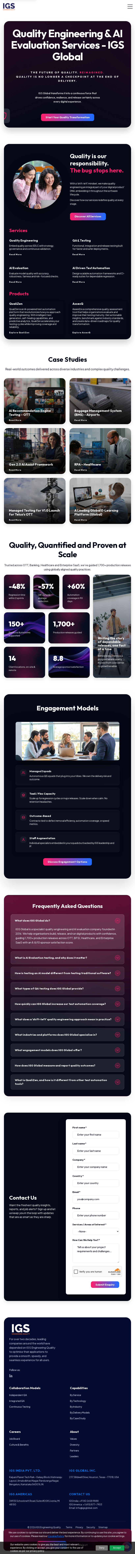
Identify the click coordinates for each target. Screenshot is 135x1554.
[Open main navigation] (130, 7)
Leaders (74, 1456)
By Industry (76, 1406)
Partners (74, 1450)
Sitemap (103, 1527)
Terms (69, 1527)
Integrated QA (17, 1401)
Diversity (74, 1444)
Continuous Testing (19, 1406)
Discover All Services (88, 216)
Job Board (14, 1438)
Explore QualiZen (19, 332)
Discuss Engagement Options (67, 861)
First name (79, 1127)
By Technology (78, 1401)
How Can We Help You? (86, 1240)
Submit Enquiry (105, 1284)
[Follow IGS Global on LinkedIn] (11, 1375)
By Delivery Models (80, 1412)
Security (90, 1527)
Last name (79, 1143)
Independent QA (18, 1395)
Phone (76, 1208)
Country (78, 1176)
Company (78, 1159)
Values (73, 1438)
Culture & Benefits (19, 1444)
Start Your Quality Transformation (68, 117)
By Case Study (78, 1418)
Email (76, 1192)
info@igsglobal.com (87, 1508)
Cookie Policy (56, 1536)
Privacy (79, 1527)
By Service (75, 1395)
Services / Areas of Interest (89, 1224)
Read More (15, 254)
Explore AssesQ (81, 332)
